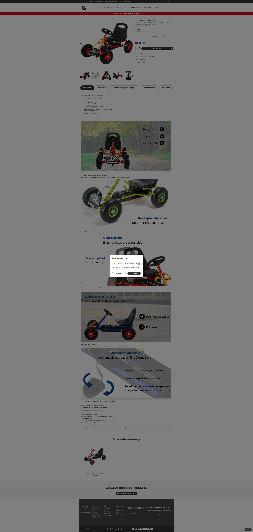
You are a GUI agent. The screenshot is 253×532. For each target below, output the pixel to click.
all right (134, 273)
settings (118, 273)
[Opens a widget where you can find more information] (248, 529)
